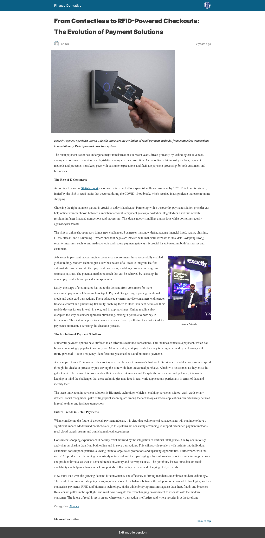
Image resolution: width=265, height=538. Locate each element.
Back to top (204, 521)
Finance (74, 506)
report (94, 188)
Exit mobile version (133, 532)
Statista (86, 188)
